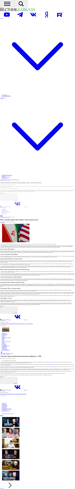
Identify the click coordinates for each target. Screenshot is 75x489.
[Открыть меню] (7, 3)
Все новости (8, 180)
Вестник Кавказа (2, 180)
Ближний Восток (4, 346)
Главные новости (4, 94)
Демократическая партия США (6, 426)
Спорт (9, 179)
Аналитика (8, 217)
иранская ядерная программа (6, 341)
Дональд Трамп (68, 245)
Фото (11, 179)
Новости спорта (4, 210)
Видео (13, 179)
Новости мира (4, 209)
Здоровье (15, 179)
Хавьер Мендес (4, 213)
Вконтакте (25, 206)
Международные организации (6, 337)
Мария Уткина (2, 222)
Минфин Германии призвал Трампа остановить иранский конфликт (13, 411)
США (3, 340)
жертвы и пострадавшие (5, 345)
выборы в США (4, 425)
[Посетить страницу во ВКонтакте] (33, 17)
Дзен (2, 206)
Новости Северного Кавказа (6, 95)
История (3, 338)
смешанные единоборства (6, 211)
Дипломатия (4, 335)
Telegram (9, 206)
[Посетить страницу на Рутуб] (59, 17)
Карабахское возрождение (4, 179)
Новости (5, 206)
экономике (7, 300)
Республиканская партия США (6, 427)
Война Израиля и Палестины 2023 (7, 175)
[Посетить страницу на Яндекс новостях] (46, 17)
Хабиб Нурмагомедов (5, 212)
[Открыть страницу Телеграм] (20, 17)
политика (3, 343)
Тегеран (3, 342)
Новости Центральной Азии (6, 96)
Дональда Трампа (50, 382)
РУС (1, 7)
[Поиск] (21, 3)
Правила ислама (4, 178)
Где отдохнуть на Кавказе (6, 177)
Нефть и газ (4, 176)
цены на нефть (4, 344)
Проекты (3, 339)
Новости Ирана (4, 333)
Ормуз (6, 260)
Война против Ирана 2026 (6, 350)
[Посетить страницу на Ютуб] (7, 17)
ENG (2, 7)
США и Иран (4, 348)
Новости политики (5, 334)
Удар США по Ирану (5, 349)
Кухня (18, 179)
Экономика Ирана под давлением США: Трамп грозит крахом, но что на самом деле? (16, 323)
